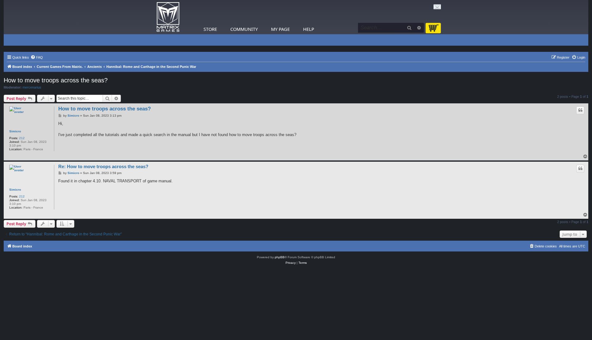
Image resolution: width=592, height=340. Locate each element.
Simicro (15, 131)
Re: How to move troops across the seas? (103, 166)
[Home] (168, 17)
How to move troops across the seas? (56, 80)
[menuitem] (37, 57)
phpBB (280, 257)
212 (22, 138)
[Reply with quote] (580, 110)
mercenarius (32, 87)
